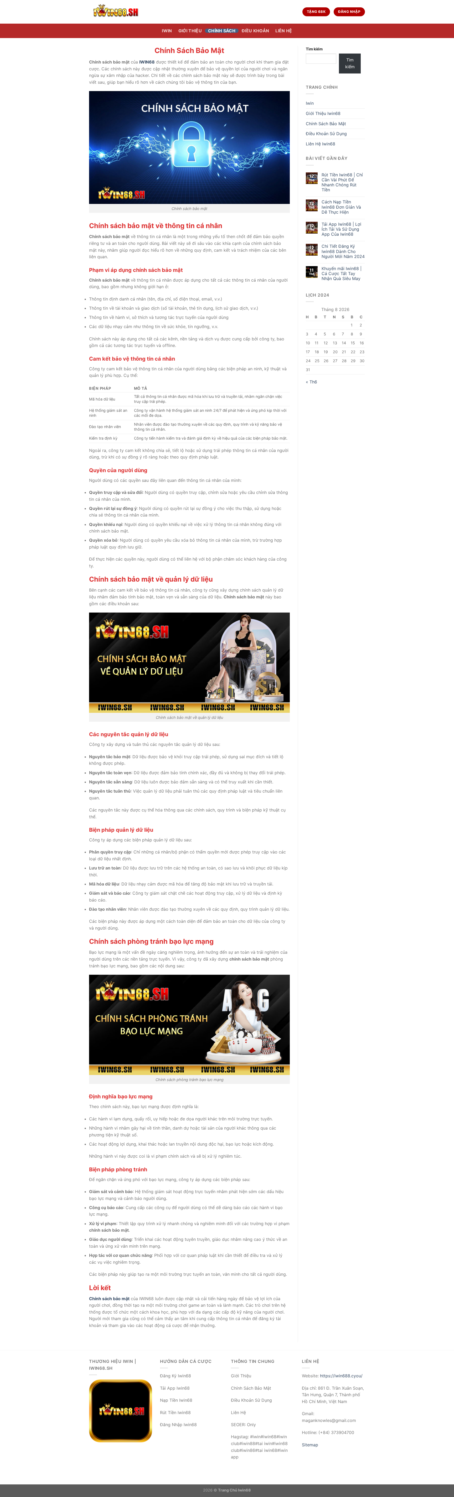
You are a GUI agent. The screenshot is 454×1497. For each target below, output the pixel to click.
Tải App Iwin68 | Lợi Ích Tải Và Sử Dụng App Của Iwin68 (341, 229)
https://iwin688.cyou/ (341, 1375)
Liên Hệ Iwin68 (320, 143)
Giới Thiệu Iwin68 (323, 113)
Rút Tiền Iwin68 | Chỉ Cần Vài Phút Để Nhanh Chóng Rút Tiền (342, 182)
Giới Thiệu (190, 31)
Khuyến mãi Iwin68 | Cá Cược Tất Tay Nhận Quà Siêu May (342, 273)
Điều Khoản (255, 31)
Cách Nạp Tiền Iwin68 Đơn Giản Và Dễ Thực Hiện (341, 206)
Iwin (167, 31)
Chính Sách (221, 31)
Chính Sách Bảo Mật (326, 123)
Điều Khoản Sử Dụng (326, 133)
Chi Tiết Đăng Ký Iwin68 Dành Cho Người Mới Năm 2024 (343, 251)
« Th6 (311, 381)
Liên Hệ (283, 31)
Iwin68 (244, 1490)
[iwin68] (115, 12)
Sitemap (310, 1444)
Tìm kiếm (314, 49)
